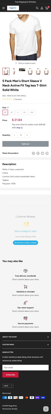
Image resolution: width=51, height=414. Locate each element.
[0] (46, 8)
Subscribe (10, 374)
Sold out (25, 144)
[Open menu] (3, 8)
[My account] (42, 8)
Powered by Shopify (9, 409)
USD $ (6, 386)
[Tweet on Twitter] (42, 153)
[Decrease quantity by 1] (14, 135)
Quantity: (6, 135)
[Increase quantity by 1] (27, 135)
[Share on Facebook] (33, 153)
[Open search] (37, 8)
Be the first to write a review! (25, 243)
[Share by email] (47, 153)
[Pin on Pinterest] (38, 153)
